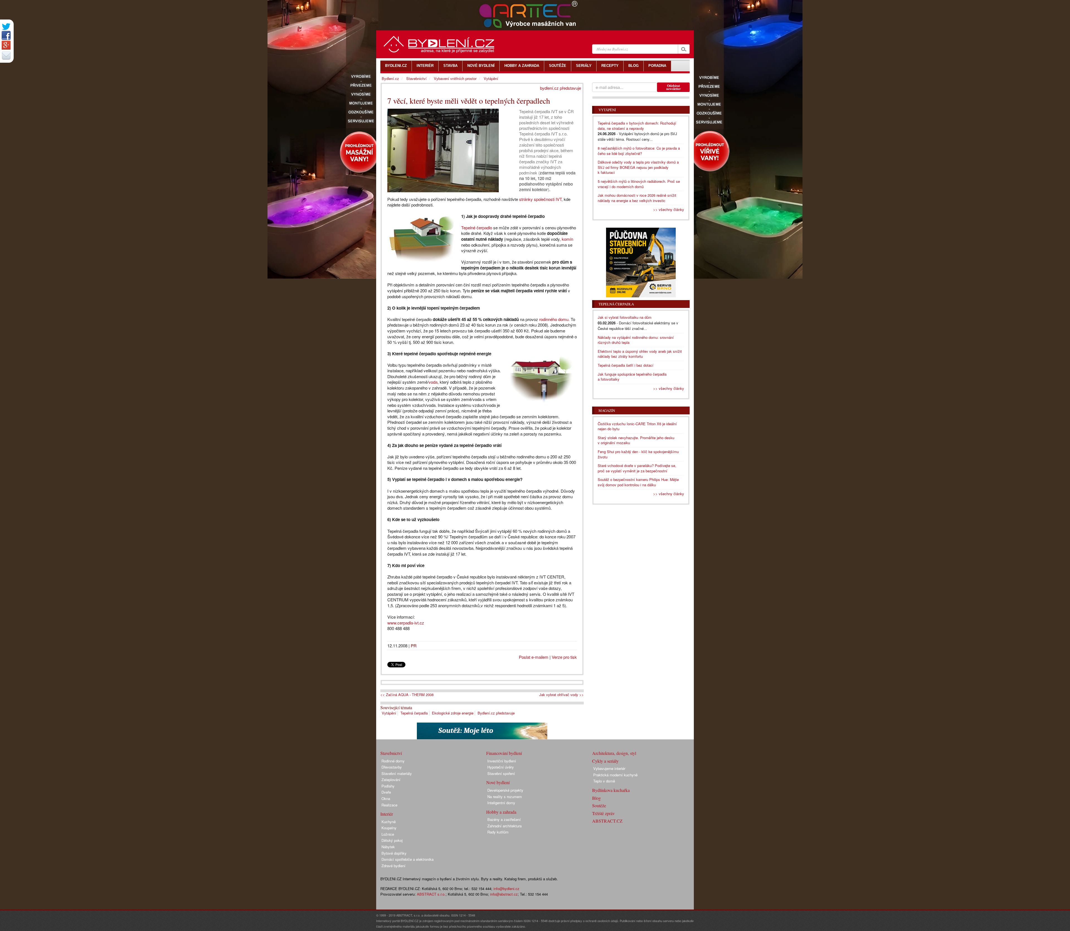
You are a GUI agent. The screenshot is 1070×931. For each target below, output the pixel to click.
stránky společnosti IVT (540, 199)
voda (433, 382)
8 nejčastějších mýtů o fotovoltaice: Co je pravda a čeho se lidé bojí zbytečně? (639, 150)
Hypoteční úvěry (500, 767)
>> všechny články (668, 209)
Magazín (607, 410)
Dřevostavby (391, 767)
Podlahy (388, 786)
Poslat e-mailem (533, 657)
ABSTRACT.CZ (607, 821)
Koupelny (389, 827)
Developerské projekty (505, 790)
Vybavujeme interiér (609, 768)
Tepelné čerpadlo (476, 227)
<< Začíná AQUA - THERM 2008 (407, 694)
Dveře (386, 792)
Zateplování (390, 779)
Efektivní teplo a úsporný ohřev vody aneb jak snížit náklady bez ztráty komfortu (640, 354)
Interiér (386, 814)
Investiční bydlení (501, 761)
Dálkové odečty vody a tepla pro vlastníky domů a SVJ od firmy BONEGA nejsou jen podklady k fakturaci (638, 167)
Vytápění (389, 713)
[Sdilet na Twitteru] (6, 26)
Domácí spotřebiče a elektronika (407, 859)
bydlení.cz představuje (560, 88)
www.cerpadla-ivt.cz (405, 623)
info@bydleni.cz (506, 888)
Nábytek (388, 846)
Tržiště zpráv (603, 813)
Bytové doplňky (394, 853)
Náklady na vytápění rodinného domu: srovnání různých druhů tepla (636, 340)
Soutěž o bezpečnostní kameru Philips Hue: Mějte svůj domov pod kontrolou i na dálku (638, 482)
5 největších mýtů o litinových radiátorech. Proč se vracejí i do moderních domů (639, 184)
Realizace (389, 805)
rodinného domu (553, 319)
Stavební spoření (501, 773)
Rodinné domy (393, 761)
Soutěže (599, 805)
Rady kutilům (498, 832)
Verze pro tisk (564, 657)
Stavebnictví (416, 78)
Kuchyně (388, 821)
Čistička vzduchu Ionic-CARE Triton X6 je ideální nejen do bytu (637, 426)
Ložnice (387, 834)
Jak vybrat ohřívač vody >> (561, 694)
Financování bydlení (504, 753)
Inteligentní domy (501, 802)
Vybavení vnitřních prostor (455, 78)
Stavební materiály (396, 773)
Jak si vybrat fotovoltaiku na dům (624, 317)
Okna (385, 798)
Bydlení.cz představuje (496, 713)
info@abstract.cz (504, 894)
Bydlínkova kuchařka (611, 790)
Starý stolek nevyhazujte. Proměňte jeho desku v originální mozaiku (636, 440)
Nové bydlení (498, 782)
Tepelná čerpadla (414, 713)
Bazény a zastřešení (504, 819)
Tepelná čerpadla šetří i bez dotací (625, 365)
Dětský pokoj (392, 840)
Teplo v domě (604, 781)
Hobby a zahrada (501, 812)
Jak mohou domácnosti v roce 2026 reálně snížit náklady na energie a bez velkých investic (637, 198)
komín (567, 239)
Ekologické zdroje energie (452, 713)
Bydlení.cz (390, 78)
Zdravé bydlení (393, 865)
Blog (596, 798)
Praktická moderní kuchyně (615, 774)
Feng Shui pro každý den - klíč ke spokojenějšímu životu (638, 454)
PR (414, 645)
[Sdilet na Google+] (6, 45)
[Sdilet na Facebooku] (6, 35)
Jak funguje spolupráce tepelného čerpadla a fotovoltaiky (632, 376)
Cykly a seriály (605, 761)
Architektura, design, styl (614, 753)
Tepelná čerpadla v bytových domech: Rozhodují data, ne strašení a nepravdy (637, 125)
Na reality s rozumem (504, 796)
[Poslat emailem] (6, 55)
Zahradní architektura (504, 825)
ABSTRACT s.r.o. (431, 894)
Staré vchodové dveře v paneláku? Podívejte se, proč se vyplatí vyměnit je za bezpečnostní (637, 468)
